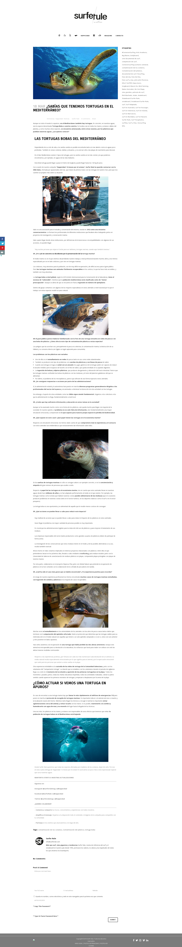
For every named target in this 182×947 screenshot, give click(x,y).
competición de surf (129, 62)
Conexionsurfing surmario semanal (135, 65)
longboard (126, 86)
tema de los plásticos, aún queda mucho (78, 407)
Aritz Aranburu (141, 52)
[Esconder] (1, 256)
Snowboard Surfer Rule (140, 101)
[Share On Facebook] (2, 239)
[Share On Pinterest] (2, 248)
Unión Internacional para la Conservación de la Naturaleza (87, 277)
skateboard (142, 95)
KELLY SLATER (127, 83)
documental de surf (129, 74)
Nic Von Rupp (139, 89)
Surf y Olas (132, 123)
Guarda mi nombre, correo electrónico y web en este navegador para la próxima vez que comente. (69, 896)
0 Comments (85, 119)
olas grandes (127, 92)
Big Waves (126, 55)
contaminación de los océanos (50, 830)
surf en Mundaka (128, 117)
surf (123, 104)
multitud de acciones (45, 518)
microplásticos (61, 379)
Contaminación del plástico (73, 830)
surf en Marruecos (129, 114)
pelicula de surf (138, 92)
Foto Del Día (136, 77)
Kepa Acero (137, 83)
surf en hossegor (141, 108)
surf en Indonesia (128, 111)
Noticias (66, 119)
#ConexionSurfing (128, 52)
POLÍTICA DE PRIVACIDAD (91, 943)
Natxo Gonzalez (128, 89)
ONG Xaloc (37, 170)
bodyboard (134, 55)
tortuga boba (90, 830)
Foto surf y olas (128, 80)
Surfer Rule (75, 119)
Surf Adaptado (131, 104)
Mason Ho (134, 86)
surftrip (125, 123)
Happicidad (59, 119)
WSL (123, 126)
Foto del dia (126, 77)
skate (135, 95)
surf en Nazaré (141, 117)
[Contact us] (2, 252)
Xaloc (35, 230)
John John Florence (141, 80)
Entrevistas (51, 119)
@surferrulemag (49, 789)
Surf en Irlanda (141, 111)
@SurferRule (47, 794)
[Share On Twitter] (2, 243)
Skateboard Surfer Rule (131, 98)
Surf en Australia (128, 108)
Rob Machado (127, 95)
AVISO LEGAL (78, 943)
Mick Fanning (143, 86)
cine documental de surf (131, 58)
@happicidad (62, 789)
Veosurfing (142, 123)
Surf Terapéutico (137, 120)
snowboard (126, 101)
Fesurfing (140, 74)
